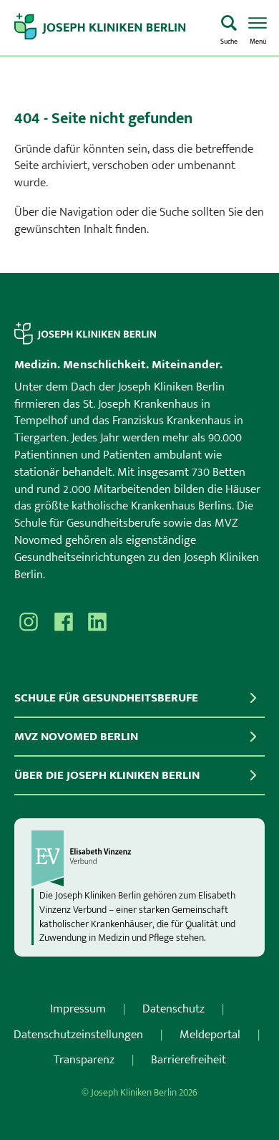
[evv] (139, 858)
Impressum (78, 1009)
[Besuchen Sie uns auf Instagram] (28, 622)
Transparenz (84, 1060)
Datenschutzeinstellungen (78, 1035)
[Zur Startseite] (111, 27)
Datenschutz (173, 1009)
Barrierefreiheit (188, 1060)
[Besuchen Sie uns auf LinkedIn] (97, 622)
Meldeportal (210, 1035)
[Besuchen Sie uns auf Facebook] (63, 622)
